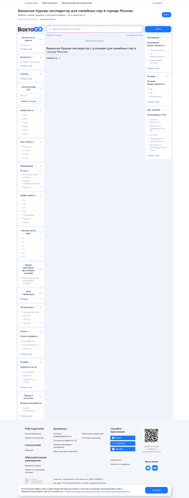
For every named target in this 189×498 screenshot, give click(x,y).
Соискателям (31, 3)
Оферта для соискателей (92, 434)
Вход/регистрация (33, 465)
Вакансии (29, 450)
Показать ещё (26, 49)
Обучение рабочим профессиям (76, 3)
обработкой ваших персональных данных (82, 491)
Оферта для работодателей (65, 451)
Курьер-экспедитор (47, 19)
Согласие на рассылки (91, 438)
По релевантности (133, 35)
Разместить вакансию (34, 438)
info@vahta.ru (116, 460)
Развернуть (51, 58)
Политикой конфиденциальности (115, 491)
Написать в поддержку (120, 464)
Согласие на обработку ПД (64, 440)
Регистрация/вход (33, 434)
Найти (158, 29)
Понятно (156, 490)
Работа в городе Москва (27, 19)
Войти (166, 15)
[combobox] (31, 101)
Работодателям (49, 3)
